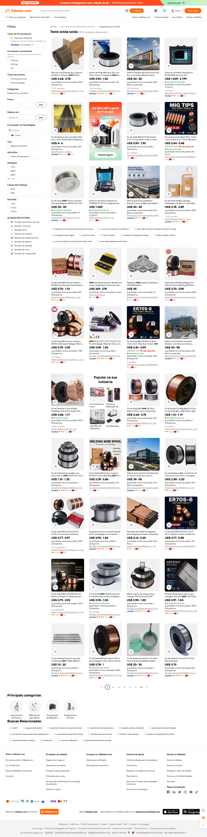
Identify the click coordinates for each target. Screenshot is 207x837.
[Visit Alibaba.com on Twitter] (179, 792)
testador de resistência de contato (160, 734)
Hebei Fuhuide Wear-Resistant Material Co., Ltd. (143, 155)
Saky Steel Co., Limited (61, 152)
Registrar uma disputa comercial (140, 771)
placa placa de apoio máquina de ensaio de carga (156, 229)
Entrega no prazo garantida (57, 771)
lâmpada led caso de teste (101, 734)
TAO (125, 824)
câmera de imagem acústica (23, 740)
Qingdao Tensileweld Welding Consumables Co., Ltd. (105, 91)
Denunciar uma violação (136, 789)
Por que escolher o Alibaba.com (19, 760)
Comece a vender (174, 765)
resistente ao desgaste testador (136, 235)
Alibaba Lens (21, 812)
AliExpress (63, 824)
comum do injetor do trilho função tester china (73, 241)
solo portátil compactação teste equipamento (30, 734)
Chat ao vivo (131, 765)
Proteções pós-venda (55, 776)
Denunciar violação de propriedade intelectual (141, 782)
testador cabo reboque (129, 734)
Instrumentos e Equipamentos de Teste (78, 26)
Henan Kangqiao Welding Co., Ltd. (66, 297)
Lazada (104, 824)
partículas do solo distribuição (164, 728)
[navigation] (27, 357)
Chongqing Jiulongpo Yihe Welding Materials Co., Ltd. (181, 157)
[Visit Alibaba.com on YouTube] (191, 792)
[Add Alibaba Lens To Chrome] (49, 811)
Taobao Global (115, 824)
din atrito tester (88, 235)
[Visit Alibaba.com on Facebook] (168, 792)
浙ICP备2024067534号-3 (175, 833)
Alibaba (53, 26)
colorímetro (47, 740)
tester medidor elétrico (166, 235)
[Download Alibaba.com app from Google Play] (191, 811)
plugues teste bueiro (34, 728)
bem (41, 105)
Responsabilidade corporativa (19, 771)
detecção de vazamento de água (98, 740)
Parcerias (171, 781)
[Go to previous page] (101, 687)
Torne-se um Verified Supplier (180, 776)
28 (141, 687)
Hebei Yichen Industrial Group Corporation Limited (181, 297)
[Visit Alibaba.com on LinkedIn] (174, 792)
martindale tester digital (64, 235)
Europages (144, 824)
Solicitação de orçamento (97, 765)
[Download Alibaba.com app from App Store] (171, 811)
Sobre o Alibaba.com (15, 754)
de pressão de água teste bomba (70, 734)
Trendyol (133, 824)
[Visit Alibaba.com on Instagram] (185, 792)
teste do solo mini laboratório (101, 728)
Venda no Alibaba (174, 760)
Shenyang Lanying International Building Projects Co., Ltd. (143, 91)
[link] (203, 810)
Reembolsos (131, 776)
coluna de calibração (69, 740)
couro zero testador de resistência (115, 229)
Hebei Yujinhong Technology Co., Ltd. (67, 91)
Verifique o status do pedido (179, 771)
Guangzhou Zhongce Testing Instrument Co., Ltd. (181, 93)
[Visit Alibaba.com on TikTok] (196, 792)
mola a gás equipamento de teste (113, 241)
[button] (126, 10)
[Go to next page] (146, 687)
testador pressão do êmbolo (133, 728)
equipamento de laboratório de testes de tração (74, 229)
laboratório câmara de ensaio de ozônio (66, 728)
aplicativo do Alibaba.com (148, 812)
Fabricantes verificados (96, 760)
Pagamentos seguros (55, 760)
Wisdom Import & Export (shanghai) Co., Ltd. (143, 297)
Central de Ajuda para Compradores (142, 760)
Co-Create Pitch (13, 765)
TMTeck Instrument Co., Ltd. (101, 217)
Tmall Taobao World (89, 824)
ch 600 (15, 728)
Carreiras (10, 776)
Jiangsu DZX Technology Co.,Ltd (65, 217)
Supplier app (91, 812)
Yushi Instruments (97, 295)
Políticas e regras (53, 789)
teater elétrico (109, 235)
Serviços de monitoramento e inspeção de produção (63, 782)
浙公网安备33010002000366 (149, 833)
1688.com (74, 824)
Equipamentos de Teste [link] (110, 26)
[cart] (165, 11)
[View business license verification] (129, 832)
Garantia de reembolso (56, 765)
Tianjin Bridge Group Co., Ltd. (177, 219)
